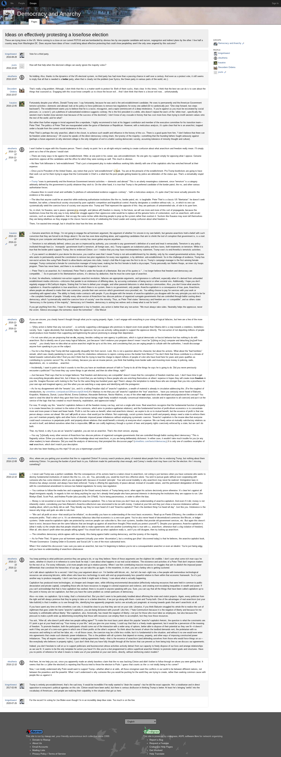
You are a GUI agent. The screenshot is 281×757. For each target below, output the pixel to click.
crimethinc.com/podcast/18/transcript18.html (67, 391)
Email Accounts (40, 746)
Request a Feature (159, 743)
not (167, 299)
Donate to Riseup (41, 739)
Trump (35, 181)
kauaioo (13, 103)
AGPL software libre (189, 736)
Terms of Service (57, 753)
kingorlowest (11, 54)
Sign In (275, 3)
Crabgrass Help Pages (161, 746)
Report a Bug (156, 739)
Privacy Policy (39, 753)
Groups (33, 3)
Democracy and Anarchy (49, 13)
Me (12, 3)
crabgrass (172, 736)
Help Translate (156, 753)
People (21, 3)
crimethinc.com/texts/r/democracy (150, 441)
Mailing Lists (38, 750)
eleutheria (12, 76)
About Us (37, 743)
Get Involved (155, 750)
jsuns (14, 65)
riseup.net (50, 736)
